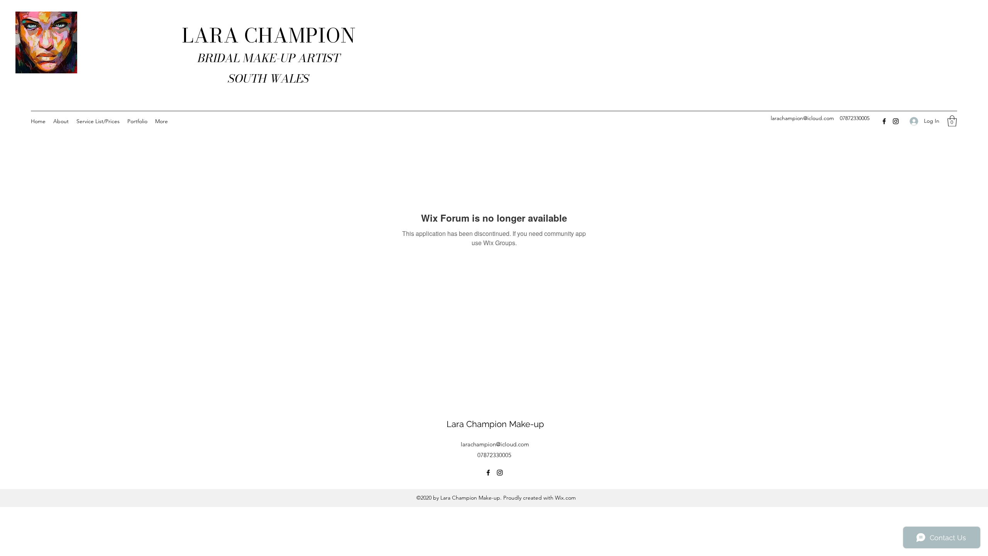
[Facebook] (884, 121)
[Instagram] (896, 121)
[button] (952, 121)
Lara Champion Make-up (495, 424)
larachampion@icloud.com (802, 118)
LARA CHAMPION (269, 35)
